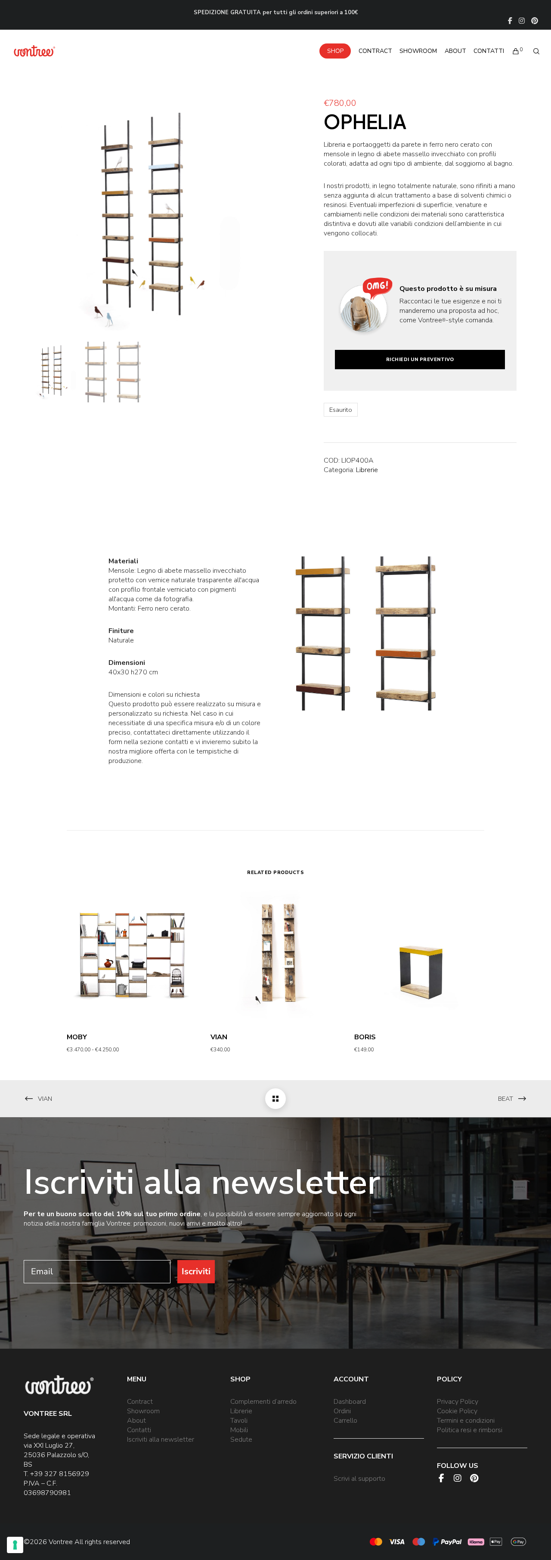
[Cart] (512, 51)
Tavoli (239, 1420)
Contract (140, 1401)
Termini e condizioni (466, 1420)
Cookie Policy (457, 1411)
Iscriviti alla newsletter (160, 1439)
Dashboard (350, 1401)
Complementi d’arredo (263, 1401)
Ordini (342, 1411)
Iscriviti (196, 1271)
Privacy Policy (457, 1401)
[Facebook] (510, 20)
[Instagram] (522, 20)
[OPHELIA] (275, 1098)
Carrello (345, 1420)
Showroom (143, 1411)
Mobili (239, 1430)
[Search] (532, 51)
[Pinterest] (534, 20)
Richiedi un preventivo (420, 359)
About (136, 1420)
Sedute (241, 1439)
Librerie (367, 470)
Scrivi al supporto (359, 1478)
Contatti (139, 1430)
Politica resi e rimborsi (469, 1430)
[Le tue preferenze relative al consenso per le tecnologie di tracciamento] (15, 1545)
